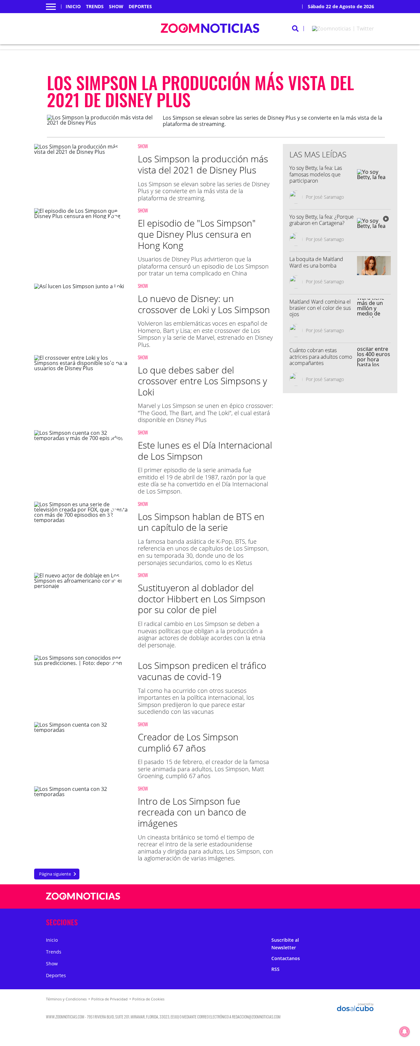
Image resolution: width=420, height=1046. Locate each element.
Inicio (73, 6)
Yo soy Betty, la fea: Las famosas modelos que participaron (315, 174)
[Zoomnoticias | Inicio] (367, 921)
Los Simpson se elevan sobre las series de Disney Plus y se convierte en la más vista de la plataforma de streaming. (203, 191)
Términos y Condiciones (66, 998)
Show (116, 6)
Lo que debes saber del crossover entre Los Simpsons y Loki (202, 381)
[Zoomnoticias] (83, 901)
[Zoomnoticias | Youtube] (337, 897)
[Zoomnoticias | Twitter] (343, 28)
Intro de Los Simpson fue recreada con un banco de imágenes (192, 812)
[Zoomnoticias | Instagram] (324, 897)
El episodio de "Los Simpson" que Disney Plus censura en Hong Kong (197, 234)
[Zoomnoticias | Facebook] (299, 897)
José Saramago (329, 197)
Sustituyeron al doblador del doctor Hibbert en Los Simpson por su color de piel (201, 598)
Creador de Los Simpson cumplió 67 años (188, 742)
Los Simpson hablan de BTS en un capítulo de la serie (201, 522)
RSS (275, 969)
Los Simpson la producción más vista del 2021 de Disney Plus (203, 164)
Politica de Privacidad (109, 998)
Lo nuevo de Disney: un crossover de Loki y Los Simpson (204, 304)
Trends (95, 6)
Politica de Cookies (148, 998)
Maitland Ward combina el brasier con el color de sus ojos (320, 308)
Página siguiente (55, 874)
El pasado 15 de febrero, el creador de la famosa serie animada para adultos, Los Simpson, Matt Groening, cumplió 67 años (203, 769)
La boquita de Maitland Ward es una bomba (316, 262)
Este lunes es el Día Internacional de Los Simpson (205, 450)
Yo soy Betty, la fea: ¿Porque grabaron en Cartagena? (321, 220)
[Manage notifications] (404, 1031)
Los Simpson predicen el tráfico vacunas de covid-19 (202, 671)
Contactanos (285, 958)
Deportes (140, 6)
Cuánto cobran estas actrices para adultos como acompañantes (320, 356)
